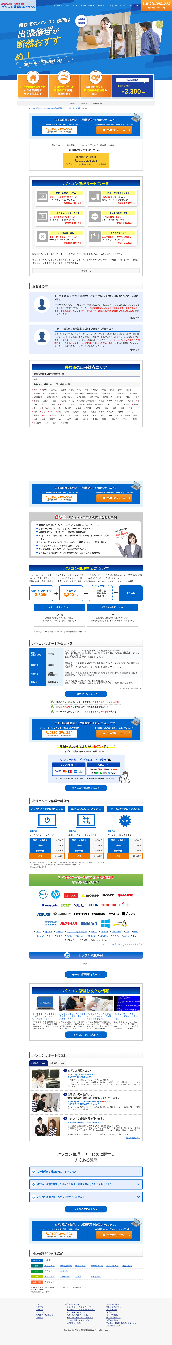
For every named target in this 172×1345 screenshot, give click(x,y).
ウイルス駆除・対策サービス (78, 1320)
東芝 (50, 936)
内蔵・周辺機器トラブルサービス (80, 1318)
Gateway (80, 936)
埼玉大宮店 (127, 1266)
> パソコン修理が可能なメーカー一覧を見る (123, 944)
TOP (37, 1304)
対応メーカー (81, 6)
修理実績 (123, 6)
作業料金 (91, 6)
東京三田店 (49, 1266)
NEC (135, 932)
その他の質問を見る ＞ (86, 1209)
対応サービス (59, 6)
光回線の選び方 (112, 1320)
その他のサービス (74, 1323)
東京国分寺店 (66, 1266)
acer (127, 932)
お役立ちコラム (134, 6)
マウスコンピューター (77, 932)
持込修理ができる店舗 (44, 1315)
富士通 (60, 936)
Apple (126, 936)
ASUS (69, 936)
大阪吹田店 (49, 1276)
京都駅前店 (96, 1276)
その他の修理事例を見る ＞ (86, 974)
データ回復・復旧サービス (77, 1312)
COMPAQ (104, 936)
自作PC (115, 936)
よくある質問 (113, 6)
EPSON (40, 936)
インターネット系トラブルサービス (81, 1310)
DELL (38, 932)
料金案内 (39, 1307)
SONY (94, 932)
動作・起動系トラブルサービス (79, 1307)
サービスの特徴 (112, 1304)
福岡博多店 (49, 1282)
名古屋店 (48, 1271)
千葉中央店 (80, 1266)
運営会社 (109, 1312)
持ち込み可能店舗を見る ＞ (86, 788)
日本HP (48, 932)
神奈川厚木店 (97, 1266)
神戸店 (78, 1276)
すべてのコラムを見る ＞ (86, 1034)
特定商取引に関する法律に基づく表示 (121, 1323)
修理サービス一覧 (72, 1304)
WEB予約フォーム (116, 130)
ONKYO (92, 936)
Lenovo (59, 932)
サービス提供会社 (113, 1315)
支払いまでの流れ (113, 1307)
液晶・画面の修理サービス (77, 1315)
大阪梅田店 (65, 1276)
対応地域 (39, 1310)
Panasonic (116, 932)
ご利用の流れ (101, 6)
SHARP (104, 932)
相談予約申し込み (113, 1326)
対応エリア (70, 6)
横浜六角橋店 (112, 1266)
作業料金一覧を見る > (86, 694)
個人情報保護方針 (113, 1318)
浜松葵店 (64, 1271)
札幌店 (47, 1260)
